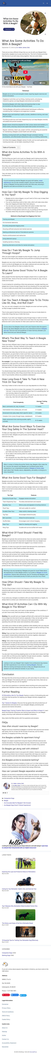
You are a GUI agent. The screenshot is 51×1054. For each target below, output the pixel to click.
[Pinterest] (5, 793)
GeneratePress (33, 1052)
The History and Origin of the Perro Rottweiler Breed (17, 923)
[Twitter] (3, 793)
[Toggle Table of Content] (17, 147)
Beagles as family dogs (37, 468)
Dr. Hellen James (16, 785)
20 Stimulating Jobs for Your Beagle (12, 695)
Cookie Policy (6, 1019)
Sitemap (4, 1031)
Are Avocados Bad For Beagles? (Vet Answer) (17, 803)
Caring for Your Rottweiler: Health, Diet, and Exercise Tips (19, 889)
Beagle (6, 800)
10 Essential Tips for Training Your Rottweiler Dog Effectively (20, 940)
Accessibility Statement (9, 1043)
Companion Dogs (9, 798)
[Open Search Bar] (43, 3)
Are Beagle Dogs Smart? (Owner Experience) (17, 805)
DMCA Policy (6, 1015)
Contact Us (5, 1039)
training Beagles (31, 665)
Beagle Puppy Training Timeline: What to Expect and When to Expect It (23, 710)
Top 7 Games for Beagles (9, 703)
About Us (5, 1028)
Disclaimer (5, 1004)
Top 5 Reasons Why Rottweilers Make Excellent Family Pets (19, 906)
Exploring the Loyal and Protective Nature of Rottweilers (18, 872)
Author (4, 1035)
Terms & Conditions (8, 1012)
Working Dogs (6, 955)
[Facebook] (7, 793)
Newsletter (5, 1047)
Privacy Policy (6, 1008)
